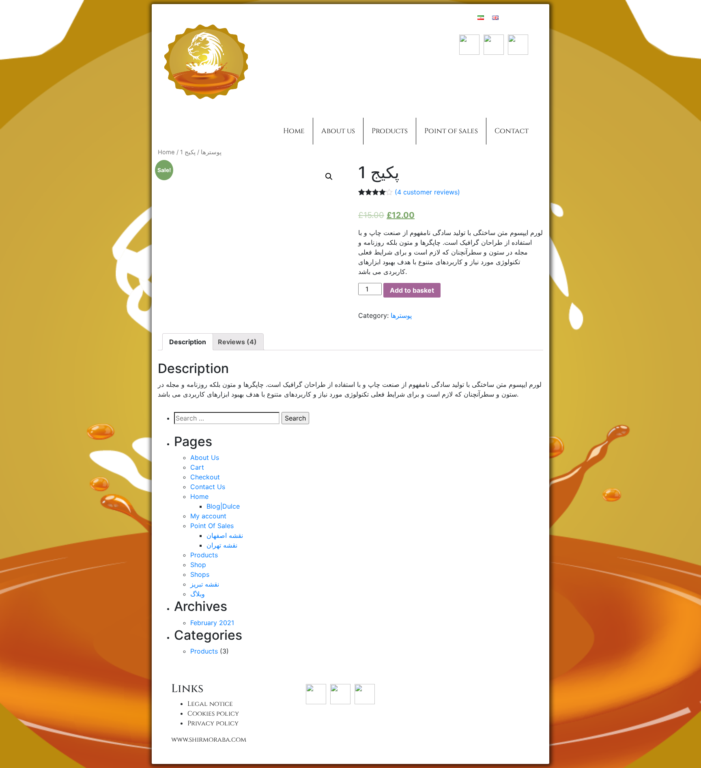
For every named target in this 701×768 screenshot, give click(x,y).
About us (338, 131)
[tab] (187, 341)
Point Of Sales (212, 526)
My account (208, 516)
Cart (197, 467)
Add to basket (412, 290)
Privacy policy (213, 723)
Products (390, 131)
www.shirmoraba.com (208, 739)
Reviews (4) (237, 342)
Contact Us (207, 487)
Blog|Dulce (223, 506)
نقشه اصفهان (224, 535)
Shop (198, 565)
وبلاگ (197, 594)
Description (187, 342)
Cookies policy (213, 713)
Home (294, 131)
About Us (204, 457)
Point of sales (451, 131)
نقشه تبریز (204, 584)
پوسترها (211, 152)
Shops (199, 574)
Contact (512, 131)
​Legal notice (210, 703)
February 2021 (212, 623)
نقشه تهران (221, 545)
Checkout (205, 477)
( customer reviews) (427, 192)
